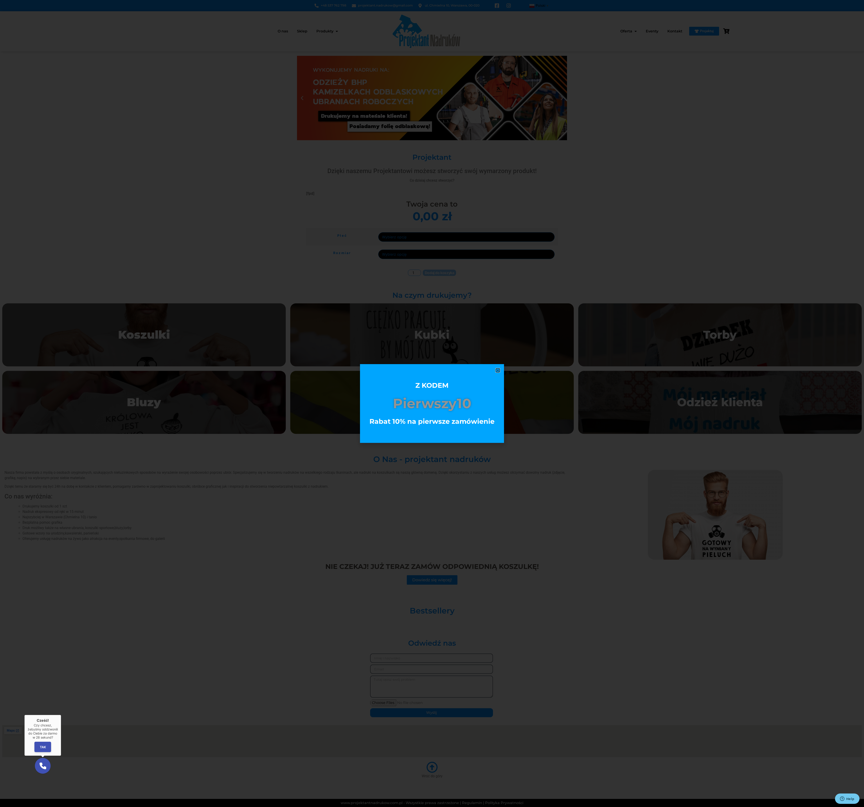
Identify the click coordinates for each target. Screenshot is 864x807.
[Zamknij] (61, 715)
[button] (498, 370)
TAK (43, 747)
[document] (432, 403)
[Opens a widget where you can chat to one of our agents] (847, 799)
